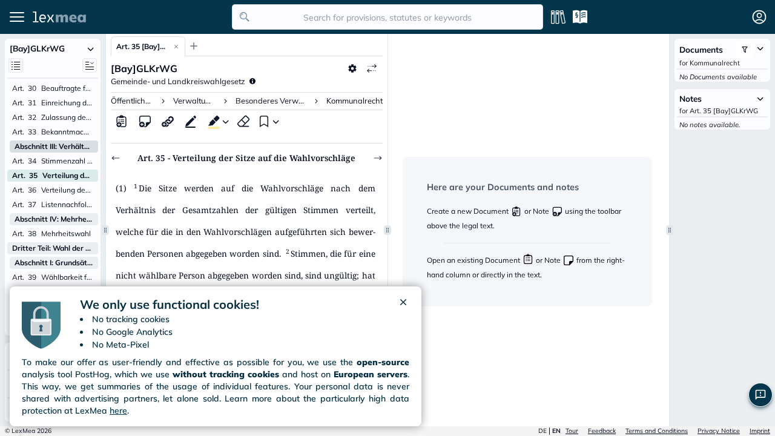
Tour (572, 431)
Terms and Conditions (656, 431)
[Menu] (17, 17)
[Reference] (168, 121)
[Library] (558, 16)
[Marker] (211, 121)
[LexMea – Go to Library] (129, 17)
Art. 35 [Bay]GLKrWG (142, 46)
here (118, 410)
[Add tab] (193, 46)
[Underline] (191, 121)
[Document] (122, 121)
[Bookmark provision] (263, 121)
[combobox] (387, 17)
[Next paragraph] (378, 158)
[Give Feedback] (760, 395)
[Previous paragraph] (115, 158)
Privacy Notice (719, 431)
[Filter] (744, 49)
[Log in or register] (759, 17)
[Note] (145, 121)
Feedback (602, 431)
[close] (403, 304)
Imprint (760, 431)
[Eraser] (243, 121)
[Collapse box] (91, 48)
